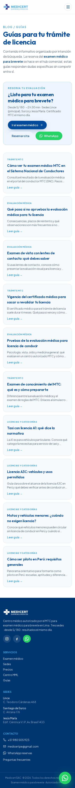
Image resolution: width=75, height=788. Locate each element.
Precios (8, 669)
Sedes (7, 664)
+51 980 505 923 (18, 740)
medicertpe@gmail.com (23, 746)
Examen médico (13, 658)
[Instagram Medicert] (7, 639)
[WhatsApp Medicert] (27, 639)
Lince (6, 698)
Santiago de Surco (14, 708)
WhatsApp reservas (20, 753)
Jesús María (10, 718)
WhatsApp (51, 136)
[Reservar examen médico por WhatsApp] (65, 778)
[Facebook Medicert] (17, 639)
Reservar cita (20, 136)
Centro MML (10, 675)
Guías (6, 680)
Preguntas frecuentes (16, 759)
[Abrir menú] (68, 7)
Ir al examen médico (25, 125)
